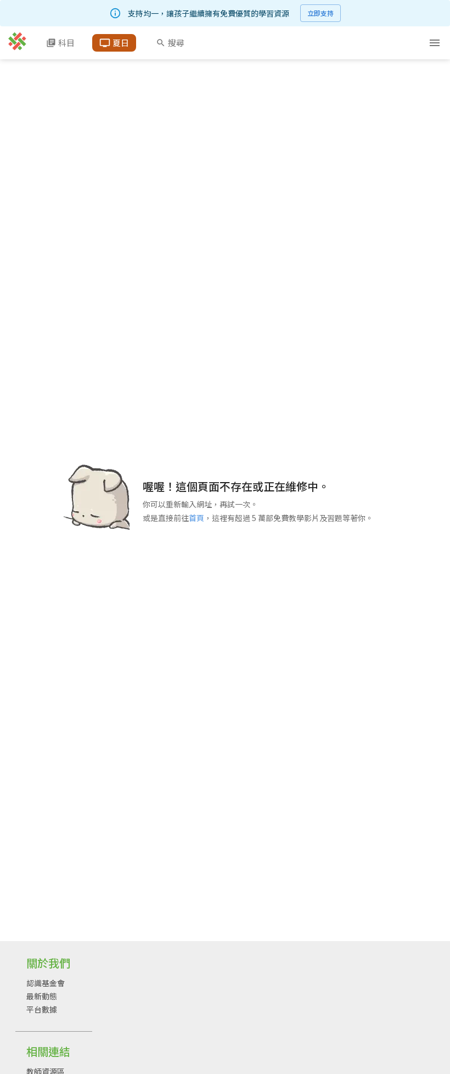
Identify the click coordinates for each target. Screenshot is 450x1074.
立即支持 (320, 13)
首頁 (196, 517)
